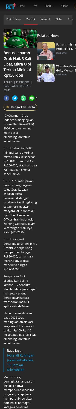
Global (58, 19)
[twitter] (15, 98)
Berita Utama (13, 19)
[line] (32, 98)
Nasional (45, 19)
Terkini (31, 19)
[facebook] (6, 98)
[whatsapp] (23, 98)
